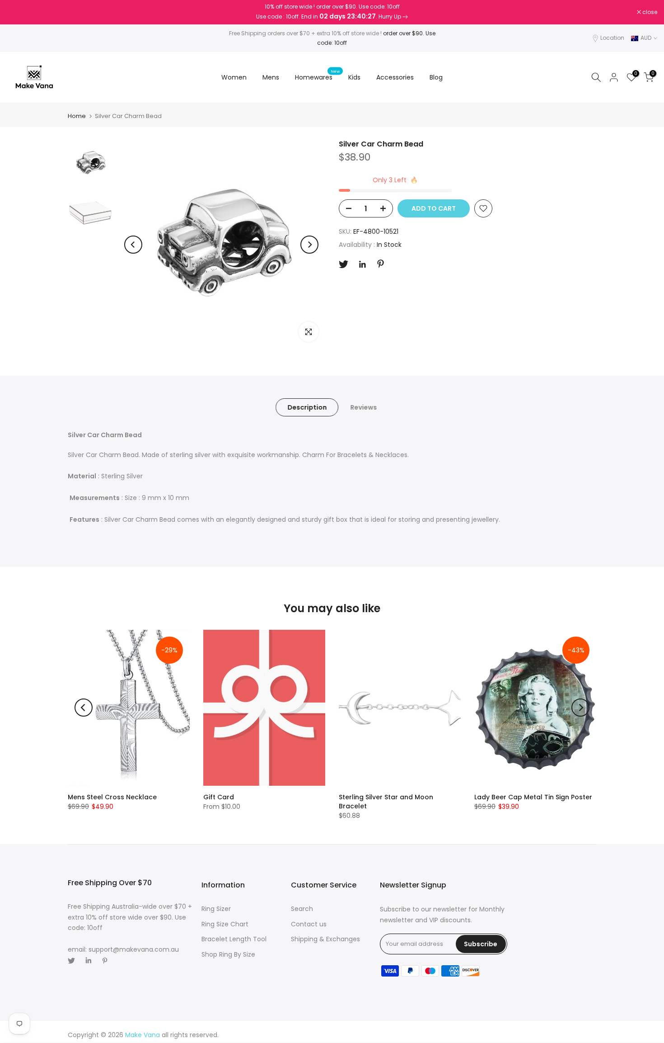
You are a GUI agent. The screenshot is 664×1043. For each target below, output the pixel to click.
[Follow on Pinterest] (380, 264)
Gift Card (218, 797)
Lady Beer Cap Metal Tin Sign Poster (533, 797)
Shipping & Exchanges (325, 939)
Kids (354, 77)
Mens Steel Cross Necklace (112, 797)
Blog (436, 77)
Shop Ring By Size (228, 954)
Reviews (363, 407)
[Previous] (133, 245)
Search (302, 908)
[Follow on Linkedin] (362, 264)
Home (77, 116)
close (19, 12)
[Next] (309, 245)
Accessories (395, 77)
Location (612, 38)
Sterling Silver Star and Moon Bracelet (386, 802)
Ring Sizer (216, 908)
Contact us (309, 924)
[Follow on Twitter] (343, 264)
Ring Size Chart (224, 924)
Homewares (317, 77)
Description (307, 407)
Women (234, 77)
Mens (270, 77)
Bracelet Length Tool (234, 939)
